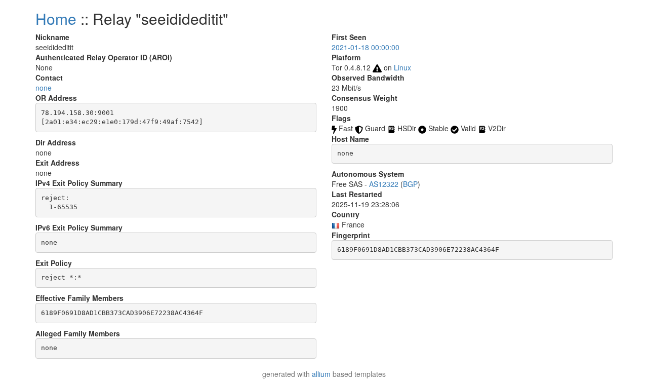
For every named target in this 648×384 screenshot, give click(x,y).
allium (321, 374)
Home (55, 18)
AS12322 (383, 184)
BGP (410, 184)
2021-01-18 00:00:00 (365, 47)
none (43, 88)
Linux (402, 67)
